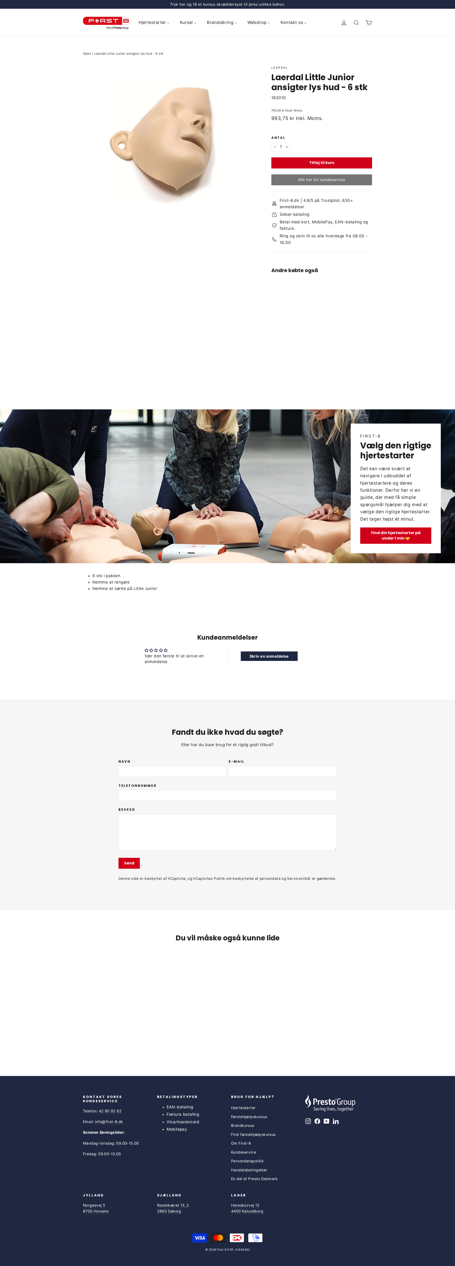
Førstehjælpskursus (249, 1117)
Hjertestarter (243, 1108)
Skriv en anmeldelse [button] (269, 656)
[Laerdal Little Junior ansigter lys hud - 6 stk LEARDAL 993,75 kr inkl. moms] (283, 326)
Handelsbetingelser (249, 1170)
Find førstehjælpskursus (253, 1134)
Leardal (279, 67)
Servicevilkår (299, 878)
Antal (278, 138)
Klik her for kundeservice (321, 179)
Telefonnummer (137, 786)
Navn (124, 762)
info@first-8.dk (109, 1122)
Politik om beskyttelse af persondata (247, 878)
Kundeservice (243, 1152)
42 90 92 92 (110, 1111)
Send (129, 863)
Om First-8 (241, 1143)
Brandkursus (242, 1125)
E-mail (236, 762)
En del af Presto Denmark (254, 1179)
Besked (126, 810)
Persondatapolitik (247, 1161)
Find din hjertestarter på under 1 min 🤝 (396, 535)
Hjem (87, 53)
